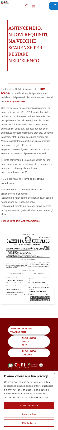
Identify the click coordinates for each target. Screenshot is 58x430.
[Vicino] (55, 374)
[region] (29, 400)
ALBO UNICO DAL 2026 (29, 353)
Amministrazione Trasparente (21, 330)
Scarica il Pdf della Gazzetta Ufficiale (20, 220)
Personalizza (29, 414)
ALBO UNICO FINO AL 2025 (29, 341)
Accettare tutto (29, 405)
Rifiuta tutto (29, 423)
